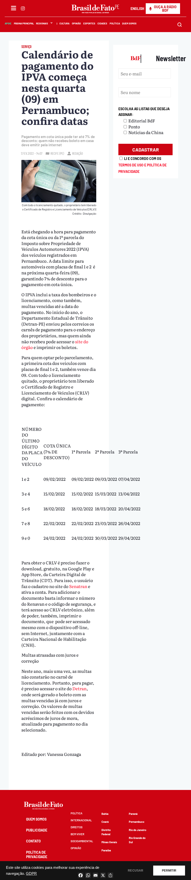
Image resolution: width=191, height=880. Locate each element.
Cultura (65, 23)
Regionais (42, 23)
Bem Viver (77, 834)
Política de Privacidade (36, 854)
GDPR (31, 874)
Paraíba (106, 850)
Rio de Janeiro (137, 829)
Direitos (77, 827)
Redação (77, 153)
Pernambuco (136, 821)
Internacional (81, 820)
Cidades (102, 23)
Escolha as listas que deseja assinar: (144, 112)
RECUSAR (135, 870)
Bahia (104, 813)
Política (115, 23)
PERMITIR (169, 870)
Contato (33, 841)
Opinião (76, 23)
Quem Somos (129, 23)
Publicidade (36, 830)
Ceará (105, 821)
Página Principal (24, 23)
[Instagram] (23, 8)
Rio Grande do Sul (137, 840)
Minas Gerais (109, 842)
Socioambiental (82, 841)
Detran (79, 688)
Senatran (78, 586)
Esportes (89, 23)
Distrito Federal (106, 832)
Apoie (8, 23)
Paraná (133, 813)
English (137, 8)
